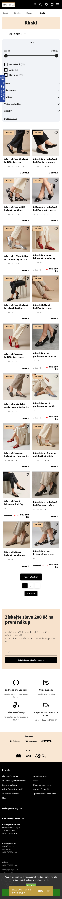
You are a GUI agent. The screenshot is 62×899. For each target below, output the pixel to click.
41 (19, 166)
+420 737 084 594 (9, 852)
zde (47, 880)
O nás (35, 780)
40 (16, 166)
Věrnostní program (10, 776)
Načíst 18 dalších (31, 577)
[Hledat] (41, 5)
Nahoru (32, 593)
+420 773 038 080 (9, 833)
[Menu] (58, 4)
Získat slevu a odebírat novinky (31, 660)
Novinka (15, 75)
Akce (13, 70)
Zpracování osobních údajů (44, 793)
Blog (4, 798)
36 (34, 214)
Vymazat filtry (10, 118)
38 (9, 166)
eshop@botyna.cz (10, 869)
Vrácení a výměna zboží (12, 789)
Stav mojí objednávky (42, 785)
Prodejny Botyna (40, 776)
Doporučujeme (15, 33)
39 (12, 166)
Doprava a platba (9, 785)
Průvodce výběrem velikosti (14, 780)
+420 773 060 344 (9, 865)
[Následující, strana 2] (31, 585)
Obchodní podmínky (41, 789)
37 (5, 166)
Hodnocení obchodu (10, 793)
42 (23, 166)
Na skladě (16, 64)
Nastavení (31, 885)
